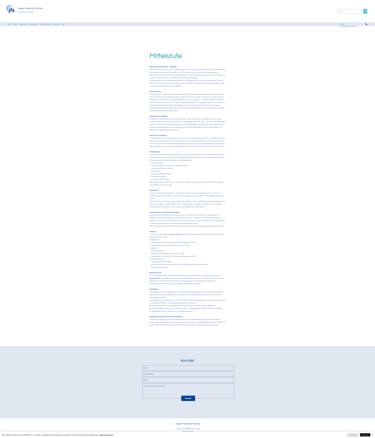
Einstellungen (353, 435)
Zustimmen (365, 435)
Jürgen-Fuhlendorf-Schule (30, 8)
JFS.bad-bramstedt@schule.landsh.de (188, 429)
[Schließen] (372, 434)
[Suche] (365, 11)
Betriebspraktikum (155, 278)
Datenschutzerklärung (106, 435)
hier (172, 311)
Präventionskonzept (175, 234)
